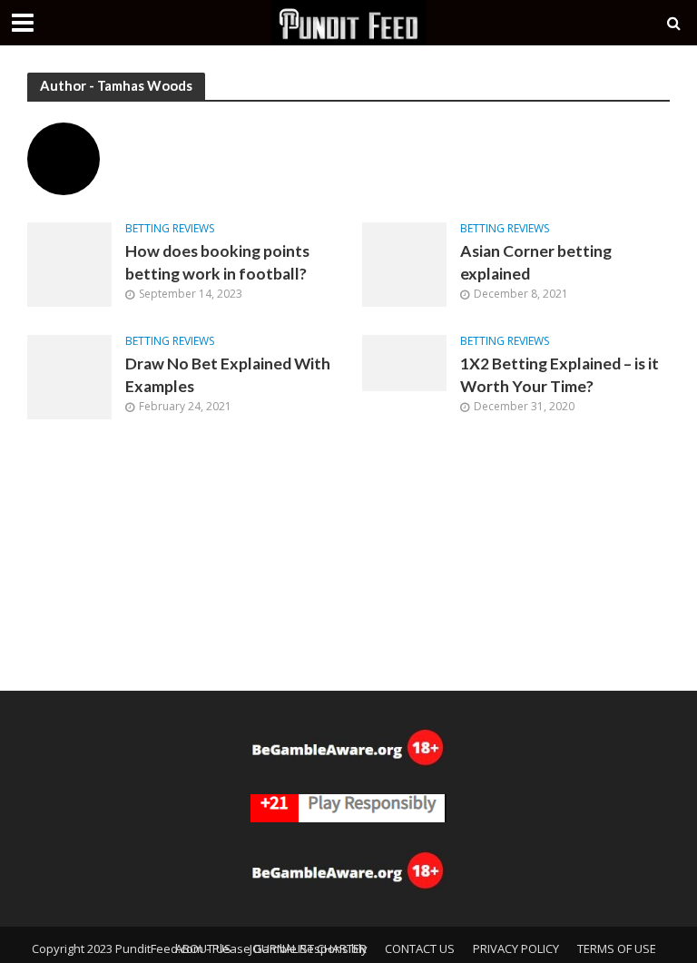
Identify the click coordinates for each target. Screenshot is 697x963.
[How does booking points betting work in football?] (69, 263)
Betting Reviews (169, 229)
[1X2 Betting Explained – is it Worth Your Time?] (404, 361)
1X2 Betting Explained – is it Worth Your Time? (559, 375)
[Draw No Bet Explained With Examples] (69, 376)
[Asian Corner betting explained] (404, 263)
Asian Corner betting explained (536, 262)
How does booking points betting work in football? (217, 262)
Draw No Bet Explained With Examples (227, 375)
